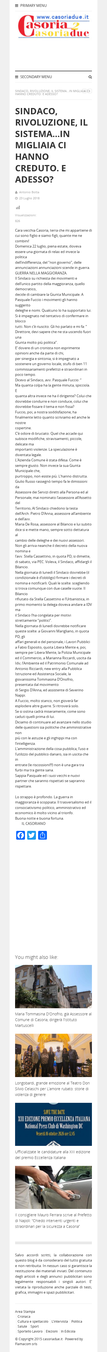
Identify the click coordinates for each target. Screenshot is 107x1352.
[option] (53, 810)
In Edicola (68, 1331)
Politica (76, 1321)
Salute (22, 1326)
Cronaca (24, 1316)
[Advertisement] (53, 898)
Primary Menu (33, 5)
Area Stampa (25, 1311)
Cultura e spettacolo (33, 1321)
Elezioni (52, 1331)
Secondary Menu (35, 76)
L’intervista (60, 1321)
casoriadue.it (53, 1339)
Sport (34, 1326)
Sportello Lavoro (30, 1331)
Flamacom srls (26, 1344)
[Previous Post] (84, 91)
